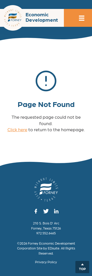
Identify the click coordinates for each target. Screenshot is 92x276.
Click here (17, 129)
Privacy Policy (46, 262)
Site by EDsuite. (48, 248)
